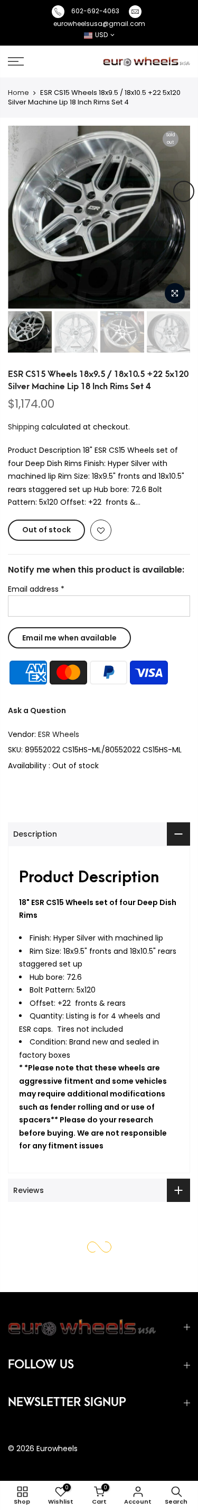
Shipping (23, 427)
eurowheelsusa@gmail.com (99, 23)
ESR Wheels (58, 734)
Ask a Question (37, 710)
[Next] (183, 191)
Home (18, 92)
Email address (36, 589)
